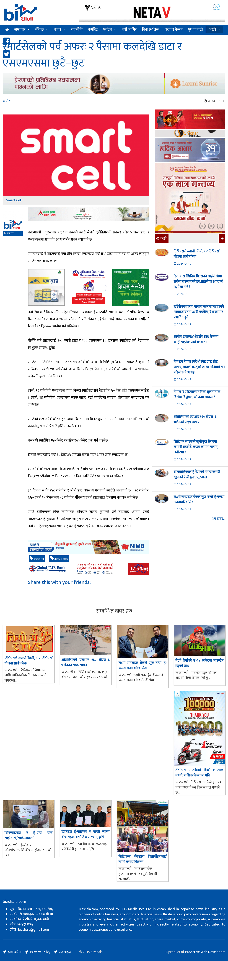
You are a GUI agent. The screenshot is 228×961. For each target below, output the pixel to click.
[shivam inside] (130, 287)
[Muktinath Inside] (88, 287)
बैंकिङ (39, 29)
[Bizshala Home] (7, 30)
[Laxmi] (114, 83)
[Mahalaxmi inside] (190, 198)
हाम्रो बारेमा (15, 952)
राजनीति (77, 29)
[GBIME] (88, 569)
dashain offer (61, 559)
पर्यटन (107, 29)
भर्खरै (212, 29)
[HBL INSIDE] (190, 150)
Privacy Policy (40, 952)
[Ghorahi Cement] (46, 287)
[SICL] (190, 134)
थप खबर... (218, 518)
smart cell (38, 559)
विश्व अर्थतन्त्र (150, 29)
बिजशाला (10, 233)
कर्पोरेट (93, 29)
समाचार (19, 29)
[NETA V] (152, 13)
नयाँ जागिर (129, 29)
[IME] (190, 119)
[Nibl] (88, 547)
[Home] (38, 14)
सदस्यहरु (65, 952)
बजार (57, 29)
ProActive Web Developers (205, 952)
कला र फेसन (174, 29)
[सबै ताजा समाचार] (221, 238)
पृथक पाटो (195, 29)
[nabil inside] (88, 214)
